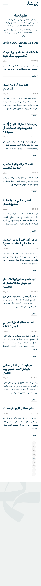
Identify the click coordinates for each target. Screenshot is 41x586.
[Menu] (6, 4)
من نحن (35, 530)
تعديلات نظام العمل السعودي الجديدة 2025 (18, 325)
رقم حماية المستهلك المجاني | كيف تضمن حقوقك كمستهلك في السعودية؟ (20, 128)
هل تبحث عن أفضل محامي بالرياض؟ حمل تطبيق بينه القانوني (17, 369)
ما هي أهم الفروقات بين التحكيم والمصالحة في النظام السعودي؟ (20, 242)
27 (34, 466)
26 (34, 462)
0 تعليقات (5, 61)
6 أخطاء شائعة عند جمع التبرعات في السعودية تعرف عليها (20, 54)
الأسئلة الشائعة (33, 518)
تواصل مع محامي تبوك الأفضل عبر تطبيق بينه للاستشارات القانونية (19, 283)
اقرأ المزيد (34, 76)
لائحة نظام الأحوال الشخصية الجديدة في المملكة (18, 166)
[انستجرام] (29, 559)
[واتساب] (34, 559)
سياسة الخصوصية (33, 570)
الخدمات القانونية (33, 547)
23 (34, 451)
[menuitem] (6, 4)
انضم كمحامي (34, 533)
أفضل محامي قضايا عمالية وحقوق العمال (17, 202)
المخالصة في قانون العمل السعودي (15, 87)
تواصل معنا (34, 515)
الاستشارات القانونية (32, 544)
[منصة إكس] (17, 559)
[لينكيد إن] (23, 559)
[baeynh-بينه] (24, 4)
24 (34, 455)
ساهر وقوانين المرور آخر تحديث (18, 409)
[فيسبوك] (12, 559)
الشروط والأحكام (21, 570)
